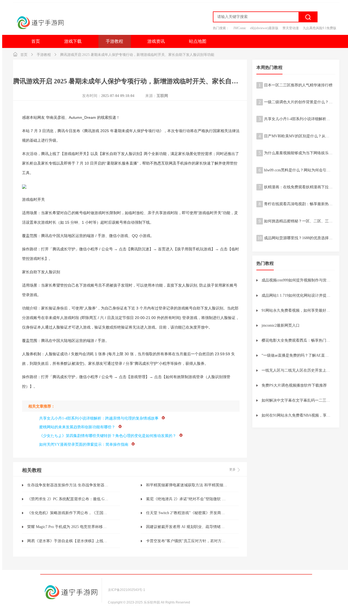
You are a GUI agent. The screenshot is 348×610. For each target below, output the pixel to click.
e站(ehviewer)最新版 (264, 28)
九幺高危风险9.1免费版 (319, 28)
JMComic (239, 28)
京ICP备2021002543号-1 (126, 590)
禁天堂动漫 (290, 28)
